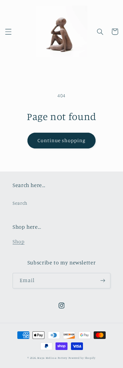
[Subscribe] (103, 280)
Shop (19, 241)
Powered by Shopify (82, 357)
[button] (8, 31)
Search (20, 203)
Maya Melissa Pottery (52, 357)
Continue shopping (62, 140)
